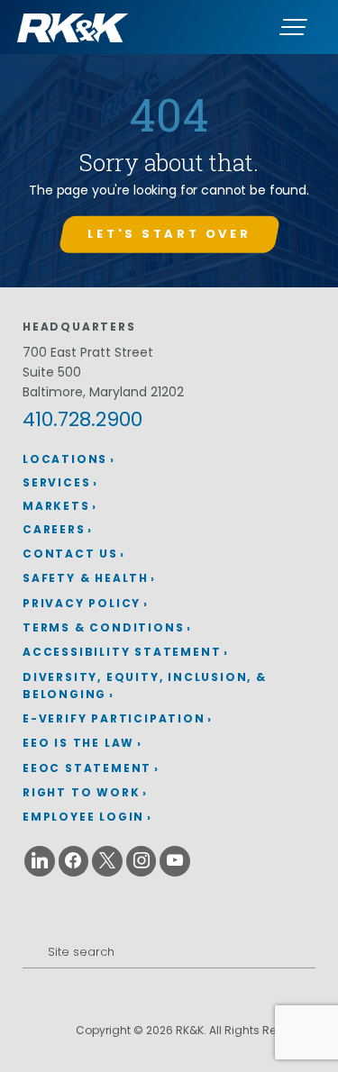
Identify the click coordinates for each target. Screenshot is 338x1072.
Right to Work (81, 792)
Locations (65, 459)
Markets (56, 505)
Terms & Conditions (103, 627)
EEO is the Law (78, 742)
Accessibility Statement (122, 651)
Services (56, 482)
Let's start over (169, 233)
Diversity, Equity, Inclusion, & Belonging (145, 685)
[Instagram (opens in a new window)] (141, 861)
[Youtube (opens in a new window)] (175, 861)
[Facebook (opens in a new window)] (74, 861)
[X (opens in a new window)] (107, 861)
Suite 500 (52, 372)
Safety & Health (86, 578)
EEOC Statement (87, 768)
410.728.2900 (82, 419)
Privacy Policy (82, 603)
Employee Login (83, 816)
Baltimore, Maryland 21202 (103, 392)
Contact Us (70, 553)
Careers (54, 529)
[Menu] (293, 27)
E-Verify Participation (114, 718)
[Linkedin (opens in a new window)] (40, 861)
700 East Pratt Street (88, 352)
